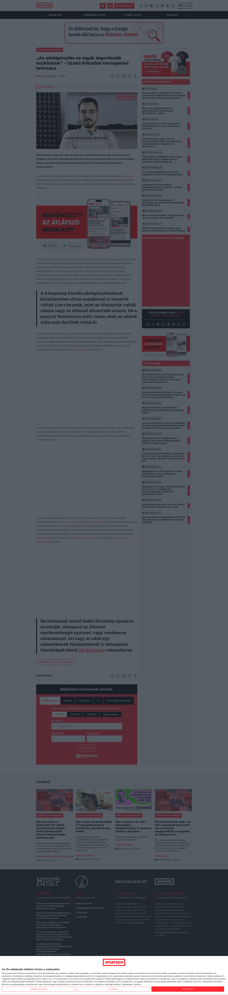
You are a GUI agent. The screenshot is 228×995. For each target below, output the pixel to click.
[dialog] (114, 975)
